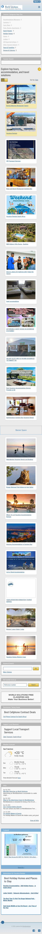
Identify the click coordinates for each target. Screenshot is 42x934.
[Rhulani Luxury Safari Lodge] (21, 609)
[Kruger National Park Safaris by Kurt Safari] (21, 467)
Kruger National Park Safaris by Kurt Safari (19, 487)
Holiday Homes (8, 34)
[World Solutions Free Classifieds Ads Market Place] (11, 7)
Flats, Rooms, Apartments (11, 28)
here (19, 778)
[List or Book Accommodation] (21, 552)
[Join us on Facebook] (34, 930)
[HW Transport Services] (21, 141)
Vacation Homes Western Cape (16, 657)
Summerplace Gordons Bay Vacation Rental (20, 418)
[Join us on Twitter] (39, 930)
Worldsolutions (27, 926)
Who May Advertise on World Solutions (15, 791)
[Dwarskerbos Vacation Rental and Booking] (21, 439)
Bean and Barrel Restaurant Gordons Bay (19, 189)
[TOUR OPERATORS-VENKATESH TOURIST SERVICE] (21, 579)
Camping (6, 22)
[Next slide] (36, 848)
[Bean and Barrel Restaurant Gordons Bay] (21, 168)
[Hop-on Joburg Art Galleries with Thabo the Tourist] (21, 252)
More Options (7, 672)
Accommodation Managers (11, 20)
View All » (21, 867)
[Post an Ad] (39, 69)
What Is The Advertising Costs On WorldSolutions (18, 800)
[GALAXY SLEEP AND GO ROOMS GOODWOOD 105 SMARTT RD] (21, 338)
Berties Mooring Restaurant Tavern (17, 106)
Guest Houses (7, 31)
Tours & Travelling (8, 48)
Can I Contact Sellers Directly (12, 807)
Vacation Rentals (11, 133)
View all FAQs (34, 820)
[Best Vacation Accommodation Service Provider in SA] (21, 368)
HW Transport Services (13, 161)
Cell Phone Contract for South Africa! (14, 717)
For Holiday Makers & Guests (12, 813)
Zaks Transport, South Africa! (12, 737)
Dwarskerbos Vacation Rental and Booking (19, 459)
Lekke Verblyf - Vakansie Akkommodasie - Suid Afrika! (20, 893)
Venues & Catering (9, 50)
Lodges (5, 39)
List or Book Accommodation (15, 572)
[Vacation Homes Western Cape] (21, 637)
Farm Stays (6, 25)
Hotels (5, 36)
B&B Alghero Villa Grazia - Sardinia (17, 244)
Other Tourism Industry (10, 45)
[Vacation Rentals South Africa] (21, 196)
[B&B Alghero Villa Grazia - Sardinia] (21, 224)
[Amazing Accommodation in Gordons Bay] (21, 524)
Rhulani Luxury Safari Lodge (15, 629)
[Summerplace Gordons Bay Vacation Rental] (21, 397)
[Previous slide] (6, 848)
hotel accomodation (12, 301)
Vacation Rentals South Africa (15, 216)
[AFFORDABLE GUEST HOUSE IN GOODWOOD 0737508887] (21, 309)
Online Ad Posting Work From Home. (14, 857)
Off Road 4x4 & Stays (10, 42)
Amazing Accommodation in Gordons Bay (19, 544)
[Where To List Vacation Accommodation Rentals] (21, 495)
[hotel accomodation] (21, 281)
